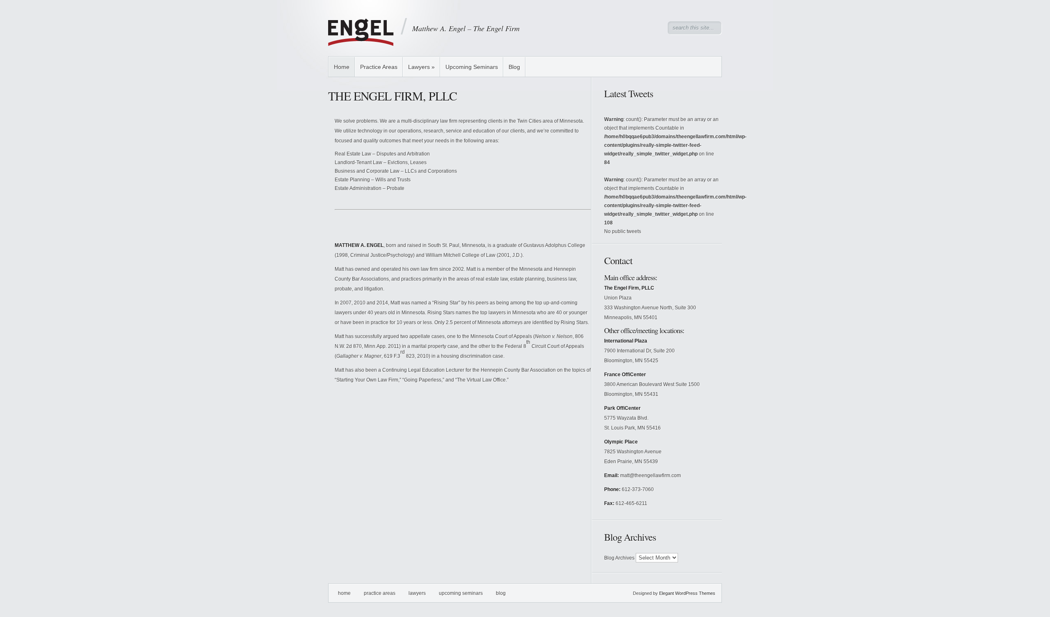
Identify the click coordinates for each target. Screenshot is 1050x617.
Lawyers (421, 67)
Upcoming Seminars (471, 67)
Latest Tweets (628, 93)
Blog (514, 67)
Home (341, 67)
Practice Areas (378, 67)
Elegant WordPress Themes (687, 593)
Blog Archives (619, 558)
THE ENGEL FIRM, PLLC (392, 95)
